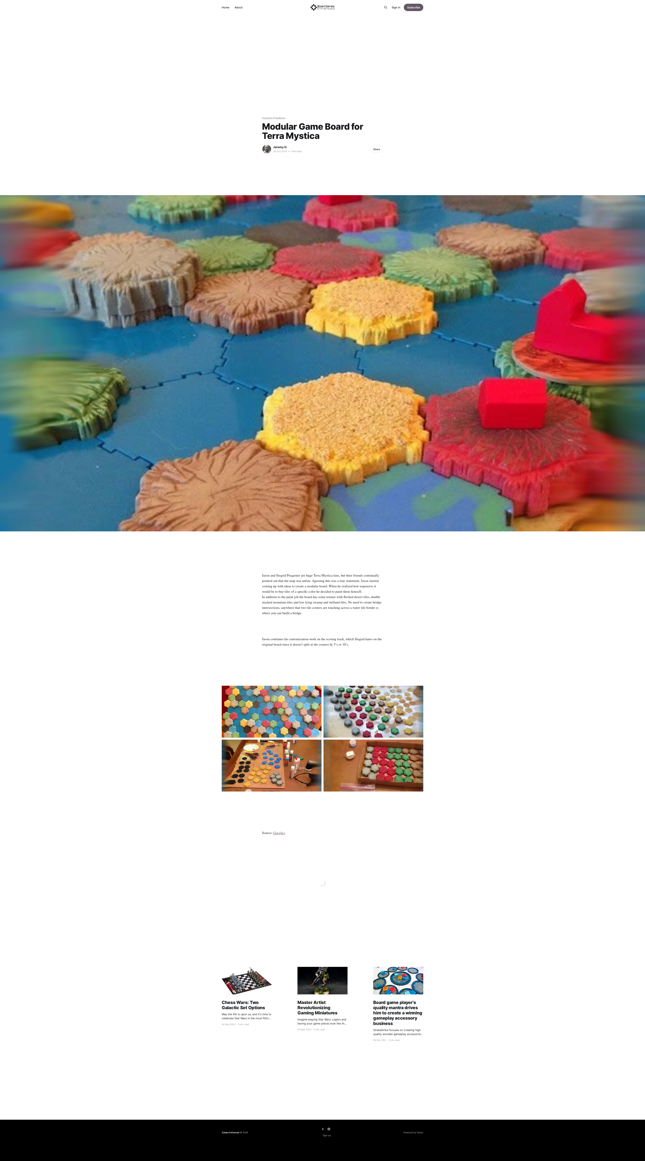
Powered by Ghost (413, 1132)
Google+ (279, 832)
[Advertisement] (322, 39)
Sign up (327, 1135)
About (239, 7)
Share (376, 149)
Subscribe (413, 7)
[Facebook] (329, 1129)
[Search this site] (385, 7)
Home (225, 7)
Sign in (396, 7)
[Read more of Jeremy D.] (266, 149)
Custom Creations (273, 118)
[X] (322, 1129)
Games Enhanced (230, 1132)
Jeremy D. (280, 147)
